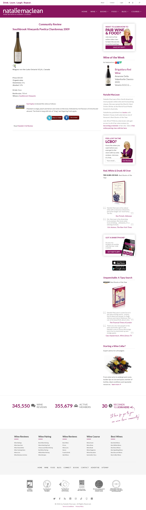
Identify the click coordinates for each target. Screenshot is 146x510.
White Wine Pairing (43, 452)
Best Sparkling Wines (117, 450)
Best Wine (66, 443)
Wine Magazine (91, 450)
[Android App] (119, 268)
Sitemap (105, 467)
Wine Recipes (42, 455)
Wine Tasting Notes (19, 450)
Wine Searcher (18, 445)
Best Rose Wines (116, 447)
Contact (112, 2)
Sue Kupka (30, 104)
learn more (115, 384)
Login (121, 2)
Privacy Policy (79, 506)
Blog (124, 11)
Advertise (95, 467)
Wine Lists (17, 452)
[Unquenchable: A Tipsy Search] (119, 298)
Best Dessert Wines (116, 452)
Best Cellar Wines (116, 455)
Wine (93, 11)
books (124, 112)
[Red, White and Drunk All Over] (119, 193)
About (102, 2)
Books (103, 11)
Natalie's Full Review (25, 126)
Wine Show (90, 445)
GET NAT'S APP (114, 252)
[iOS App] (119, 262)
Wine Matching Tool (44, 445)
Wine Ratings (18, 443)
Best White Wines (116, 445)
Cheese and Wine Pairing (45, 447)
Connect (67, 467)
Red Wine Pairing (43, 450)
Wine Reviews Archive (20, 455)
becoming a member (110, 126)
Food (114, 11)
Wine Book (90, 447)
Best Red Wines (115, 443)
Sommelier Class (91, 455)
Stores (64, 450)
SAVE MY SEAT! (119, 47)
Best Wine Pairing (43, 443)
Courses (135, 11)
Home (84, 11)
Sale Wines (66, 455)
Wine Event (90, 443)
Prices (64, 445)
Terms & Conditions (68, 506)
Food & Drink (66, 452)
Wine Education (91, 452)
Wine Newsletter (19, 447)
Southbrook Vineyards (27, 96)
